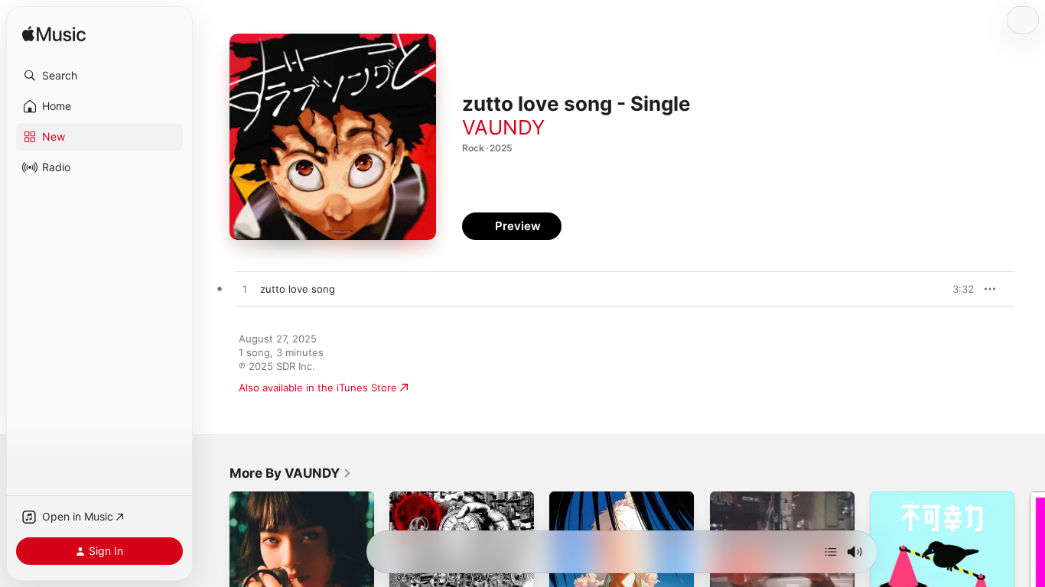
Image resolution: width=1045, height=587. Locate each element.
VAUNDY (503, 127)
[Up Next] (831, 552)
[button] (99, 76)
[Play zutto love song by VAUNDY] (245, 290)
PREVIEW (957, 289)
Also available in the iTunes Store (318, 387)
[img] (54, 35)
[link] (291, 473)
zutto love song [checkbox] (297, 289)
